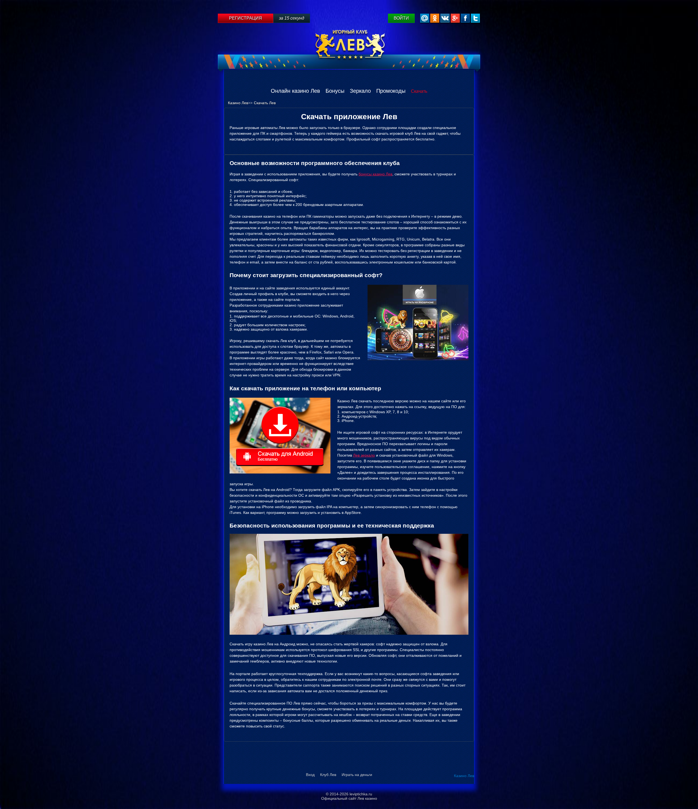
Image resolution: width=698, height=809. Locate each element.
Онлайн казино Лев (295, 91)
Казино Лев (464, 776)
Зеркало (360, 91)
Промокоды (390, 91)
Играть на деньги (357, 774)
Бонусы (335, 91)
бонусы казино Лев (375, 174)
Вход (310, 774)
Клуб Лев (328, 774)
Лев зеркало (364, 455)
